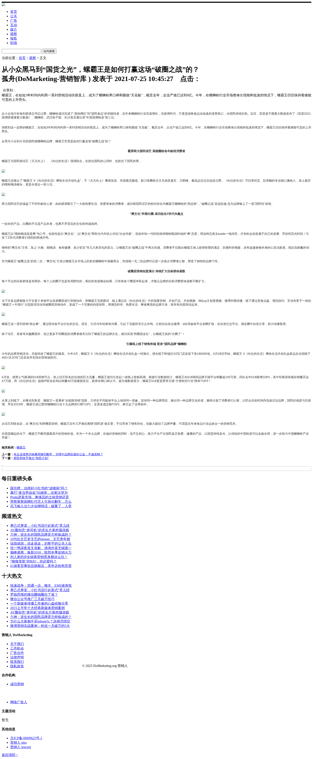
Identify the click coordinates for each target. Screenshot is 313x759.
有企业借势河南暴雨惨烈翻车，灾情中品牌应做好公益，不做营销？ (58, 454)
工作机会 (17, 648)
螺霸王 (21, 447)
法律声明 (17, 657)
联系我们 (17, 662)
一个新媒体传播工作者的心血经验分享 (39, 603)
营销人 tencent (20, 747)
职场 (13, 43)
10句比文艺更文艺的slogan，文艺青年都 (40, 539)
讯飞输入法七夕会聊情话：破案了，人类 (41, 506)
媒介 (13, 29)
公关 (13, 16)
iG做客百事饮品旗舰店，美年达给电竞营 (41, 566)
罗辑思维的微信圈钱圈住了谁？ (34, 594)
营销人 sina (18, 742)
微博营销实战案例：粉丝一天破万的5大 (40, 626)
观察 (13, 34)
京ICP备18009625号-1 (26, 738)
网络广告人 (18, 702)
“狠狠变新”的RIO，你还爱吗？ (33, 561)
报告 (13, 38)
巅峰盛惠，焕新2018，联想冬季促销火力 (41, 552)
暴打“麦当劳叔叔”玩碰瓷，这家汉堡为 (39, 492)
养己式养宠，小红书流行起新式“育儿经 (40, 525)
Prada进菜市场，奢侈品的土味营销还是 (39, 497)
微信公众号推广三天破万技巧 (32, 599)
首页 (13, 11)
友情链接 (8, 693)
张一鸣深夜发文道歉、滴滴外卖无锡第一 (41, 548)
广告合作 (17, 653)
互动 (13, 25)
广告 (13, 20)
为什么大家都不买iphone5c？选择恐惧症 (40, 621)
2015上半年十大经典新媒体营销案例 (37, 608)
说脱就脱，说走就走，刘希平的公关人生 (41, 543)
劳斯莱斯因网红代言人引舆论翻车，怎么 (41, 501)
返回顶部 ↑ (10, 755)
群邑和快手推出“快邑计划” (31, 458)
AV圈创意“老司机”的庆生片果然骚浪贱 (39, 530)
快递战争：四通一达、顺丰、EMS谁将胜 (41, 585)
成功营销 (17, 684)
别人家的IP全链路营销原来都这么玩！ (39, 557)
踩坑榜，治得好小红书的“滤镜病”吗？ (39, 488)
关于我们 (17, 644)
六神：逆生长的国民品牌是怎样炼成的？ (41, 534)
